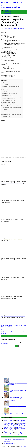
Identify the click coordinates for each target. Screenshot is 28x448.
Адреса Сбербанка (8, 11)
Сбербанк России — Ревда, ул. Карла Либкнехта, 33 (10, 90)
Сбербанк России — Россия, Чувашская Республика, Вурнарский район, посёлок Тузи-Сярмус (11, 107)
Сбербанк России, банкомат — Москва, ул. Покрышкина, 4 (11, 111)
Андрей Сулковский (9, 425)
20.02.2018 (3, 28)
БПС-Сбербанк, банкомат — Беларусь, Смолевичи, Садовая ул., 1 (15, 430)
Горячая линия (7, 13)
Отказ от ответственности (10, 443)
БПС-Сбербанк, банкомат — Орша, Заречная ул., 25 (14, 421)
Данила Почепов (8, 420)
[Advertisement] (14, 362)
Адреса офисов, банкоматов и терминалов (14, 439)
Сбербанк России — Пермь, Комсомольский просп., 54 (8, 103)
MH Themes (24, 446)
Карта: (6, 84)
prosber (8, 28)
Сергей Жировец (8, 428)
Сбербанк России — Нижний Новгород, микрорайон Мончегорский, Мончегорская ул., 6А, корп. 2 (11, 98)
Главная (6, 10)
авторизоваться (4, 343)
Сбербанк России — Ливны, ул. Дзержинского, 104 (9, 94)
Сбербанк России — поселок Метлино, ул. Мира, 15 (11, 87)
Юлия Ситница (7, 432)
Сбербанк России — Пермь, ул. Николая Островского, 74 (11, 115)
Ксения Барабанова (8, 423)
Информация (7, 441)
